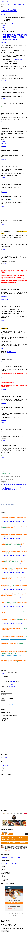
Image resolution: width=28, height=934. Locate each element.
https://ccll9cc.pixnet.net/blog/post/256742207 (13, 563)
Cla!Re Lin (3, 673)
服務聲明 (14, 915)
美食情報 (12, 23)
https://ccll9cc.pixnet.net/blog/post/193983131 (13, 639)
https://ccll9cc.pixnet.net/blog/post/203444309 (13, 632)
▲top (2, 688)
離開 (8, 931)
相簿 (4, 25)
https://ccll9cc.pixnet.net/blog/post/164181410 (13, 646)
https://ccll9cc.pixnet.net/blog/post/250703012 (13, 572)
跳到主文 (3, 14)
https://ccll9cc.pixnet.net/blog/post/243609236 (13, 589)
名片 (4, 29)
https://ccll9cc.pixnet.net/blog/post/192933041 (13, 655)
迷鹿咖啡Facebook (11, 352)
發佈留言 (3, 699)
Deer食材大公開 (4, 296)
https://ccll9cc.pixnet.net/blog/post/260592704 (13, 546)
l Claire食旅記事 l (9, 10)
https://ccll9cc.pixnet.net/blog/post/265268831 (13, 529)
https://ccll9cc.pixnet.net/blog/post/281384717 (13, 521)
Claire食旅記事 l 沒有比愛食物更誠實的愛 (7, 504)
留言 (14, 681)
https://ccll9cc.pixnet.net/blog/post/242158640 (13, 597)
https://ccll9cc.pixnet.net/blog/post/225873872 (13, 623)
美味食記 (11, 684)
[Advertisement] (14, 739)
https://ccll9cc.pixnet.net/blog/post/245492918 (13, 580)
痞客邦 (10, 681)
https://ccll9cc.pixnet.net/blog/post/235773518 (13, 606)
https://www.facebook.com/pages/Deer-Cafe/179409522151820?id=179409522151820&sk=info (14, 488)
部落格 (5, 27)
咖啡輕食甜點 (12, 686)
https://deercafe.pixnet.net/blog (15, 484)
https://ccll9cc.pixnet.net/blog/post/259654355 (13, 555)
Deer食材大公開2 (5, 299)
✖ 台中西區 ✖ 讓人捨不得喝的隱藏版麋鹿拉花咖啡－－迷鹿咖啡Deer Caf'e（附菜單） (15, 37)
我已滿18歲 (3, 931)
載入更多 (3, 691)
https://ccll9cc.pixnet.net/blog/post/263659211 (13, 538)
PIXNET (6, 913)
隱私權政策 (24, 913)
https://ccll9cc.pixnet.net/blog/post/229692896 (13, 614)
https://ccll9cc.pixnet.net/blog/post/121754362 (13, 664)
